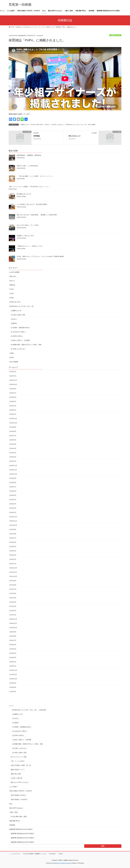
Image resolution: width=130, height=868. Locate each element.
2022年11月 (13, 521)
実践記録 (12, 285)
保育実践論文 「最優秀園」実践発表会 (29, 155)
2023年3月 (12, 504)
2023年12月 (13, 465)
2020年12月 (13, 619)
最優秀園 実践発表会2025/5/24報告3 (22, 838)
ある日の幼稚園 (14, 272)
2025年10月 (13, 384)
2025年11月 (13, 380)
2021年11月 (13, 572)
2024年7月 (12, 435)
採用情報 (12, 825)
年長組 (11, 297)
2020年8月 (12, 636)
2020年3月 (12, 657)
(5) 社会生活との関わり (18, 332)
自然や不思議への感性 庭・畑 (21, 765)
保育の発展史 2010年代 (18, 795)
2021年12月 (13, 568)
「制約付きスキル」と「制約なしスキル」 (30, 246)
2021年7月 (12, 589)
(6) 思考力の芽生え (17, 336)
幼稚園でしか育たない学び (25, 235)
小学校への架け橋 (16, 778)
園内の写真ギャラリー (18, 769)
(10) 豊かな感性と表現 (36, 124)
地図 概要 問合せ (14, 821)
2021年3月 (12, 606)
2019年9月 (12, 683)
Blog (10, 804)
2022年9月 (12, 529)
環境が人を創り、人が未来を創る (27, 166)
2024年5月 (12, 444)
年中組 (11, 289)
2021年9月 (12, 580)
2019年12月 (13, 670)
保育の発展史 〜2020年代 (19, 799)
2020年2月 (12, 662)
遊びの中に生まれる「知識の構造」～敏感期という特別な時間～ (37, 215)
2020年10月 (13, 627)
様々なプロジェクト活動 (18, 757)
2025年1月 (12, 414)
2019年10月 (13, 679)
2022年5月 (12, 546)
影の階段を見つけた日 (24, 194)
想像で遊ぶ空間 (16, 774)
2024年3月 (12, 452)
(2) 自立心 (15, 718)
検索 (102, 846)
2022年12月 (13, 517)
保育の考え (12, 276)
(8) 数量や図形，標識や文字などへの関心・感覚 (26, 344)
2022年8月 (12, 534)
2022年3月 (12, 555)
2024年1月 (12, 461)
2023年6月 (12, 491)
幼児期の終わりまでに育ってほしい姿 (76, 124)
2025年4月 (12, 401)
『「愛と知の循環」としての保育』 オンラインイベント (35, 176)
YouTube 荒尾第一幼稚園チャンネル (34, 854)
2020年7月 (12, 640)
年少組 (11, 293)
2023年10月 (13, 474)
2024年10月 (13, 423)
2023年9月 (12, 478)
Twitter (60, 854)
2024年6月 (12, 440)
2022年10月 (13, 525)
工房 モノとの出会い (18, 761)
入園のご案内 (13, 812)
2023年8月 (12, 482)
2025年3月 (12, 406)
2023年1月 (12, 512)
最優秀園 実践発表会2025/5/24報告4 (22, 842)
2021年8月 (12, 585)
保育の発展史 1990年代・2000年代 (20, 791)
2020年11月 (13, 623)
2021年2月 (12, 610)
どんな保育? (13, 786)
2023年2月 (12, 508)
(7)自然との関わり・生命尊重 (20, 340)
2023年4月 (12, 499)
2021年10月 (13, 576)
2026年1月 (12, 376)
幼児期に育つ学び (15, 302)
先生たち (12, 280)
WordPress (56, 863)
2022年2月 (12, 559)
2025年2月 (12, 410)
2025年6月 (12, 397)
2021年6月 (12, 593)
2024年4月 (12, 448)
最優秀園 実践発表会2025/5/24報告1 (21, 829)
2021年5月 (12, 597)
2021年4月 (12, 602)
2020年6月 (12, 644)
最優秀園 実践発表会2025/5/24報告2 (22, 833)
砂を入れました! (74, 136)
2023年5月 (12, 495)
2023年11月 (13, 470)
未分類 (11, 357)
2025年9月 (12, 389)
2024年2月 (12, 457)
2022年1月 (12, 563)
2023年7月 (12, 487)
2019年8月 (12, 687)
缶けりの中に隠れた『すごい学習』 (28, 225)
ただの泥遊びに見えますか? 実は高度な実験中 (32, 204)
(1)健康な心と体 (115, 35)
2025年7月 (12, 393)
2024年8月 (12, 431)
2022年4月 (12, 551)
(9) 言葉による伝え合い (57, 124)
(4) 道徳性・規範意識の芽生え (20, 327)
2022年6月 (12, 542)
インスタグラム (15, 854)
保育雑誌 (36, 136)
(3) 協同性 (15, 722)
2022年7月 (12, 538)
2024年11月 (13, 418)
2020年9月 (12, 632)
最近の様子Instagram (16, 808)
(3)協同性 (14, 323)
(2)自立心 (47, 124)
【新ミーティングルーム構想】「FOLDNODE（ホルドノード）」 (30, 186)
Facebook (52, 854)
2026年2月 (12, 371)
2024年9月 (12, 427)
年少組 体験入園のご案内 (19, 816)
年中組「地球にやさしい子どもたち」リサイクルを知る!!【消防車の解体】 (40, 256)
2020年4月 (12, 653)
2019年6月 (12, 691)
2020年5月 (12, 649)
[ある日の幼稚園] (20, 137)
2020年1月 (12, 666)
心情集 (11, 353)
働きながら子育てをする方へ (20, 782)
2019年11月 (13, 674)
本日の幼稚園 (91, 124)
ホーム (11, 705)
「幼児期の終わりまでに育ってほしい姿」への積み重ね (28, 710)
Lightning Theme (65, 863)
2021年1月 (12, 615)
